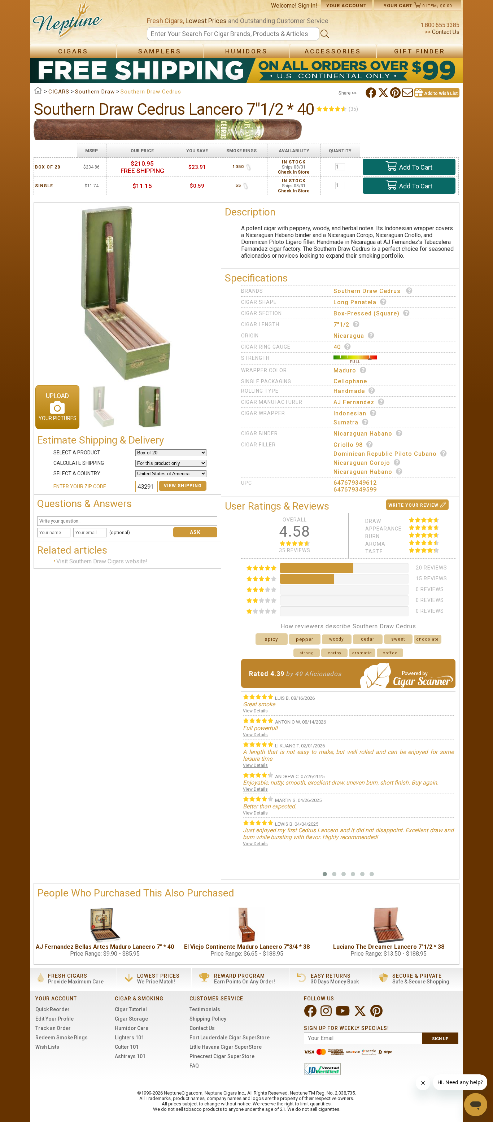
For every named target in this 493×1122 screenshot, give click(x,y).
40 (337, 347)
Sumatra (345, 422)
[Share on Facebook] (372, 92)
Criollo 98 (348, 444)
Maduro (344, 370)
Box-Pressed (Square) (366, 313)
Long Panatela (354, 302)
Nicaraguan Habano (362, 433)
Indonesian (349, 413)
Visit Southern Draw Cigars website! (102, 561)
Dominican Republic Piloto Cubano (385, 453)
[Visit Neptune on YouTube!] (343, 1014)
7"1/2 (341, 324)
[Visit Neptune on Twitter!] (361, 1014)
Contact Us (445, 32)
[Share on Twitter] (384, 92)
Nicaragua (348, 335)
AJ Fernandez (353, 402)
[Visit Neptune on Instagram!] (326, 1014)
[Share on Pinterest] (396, 92)
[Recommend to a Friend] (408, 92)
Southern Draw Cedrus (367, 291)
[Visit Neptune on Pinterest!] (377, 1014)
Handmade (349, 391)
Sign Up (440, 1038)
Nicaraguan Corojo (361, 462)
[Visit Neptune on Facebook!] (311, 1014)
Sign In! (307, 5)
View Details (255, 710)
